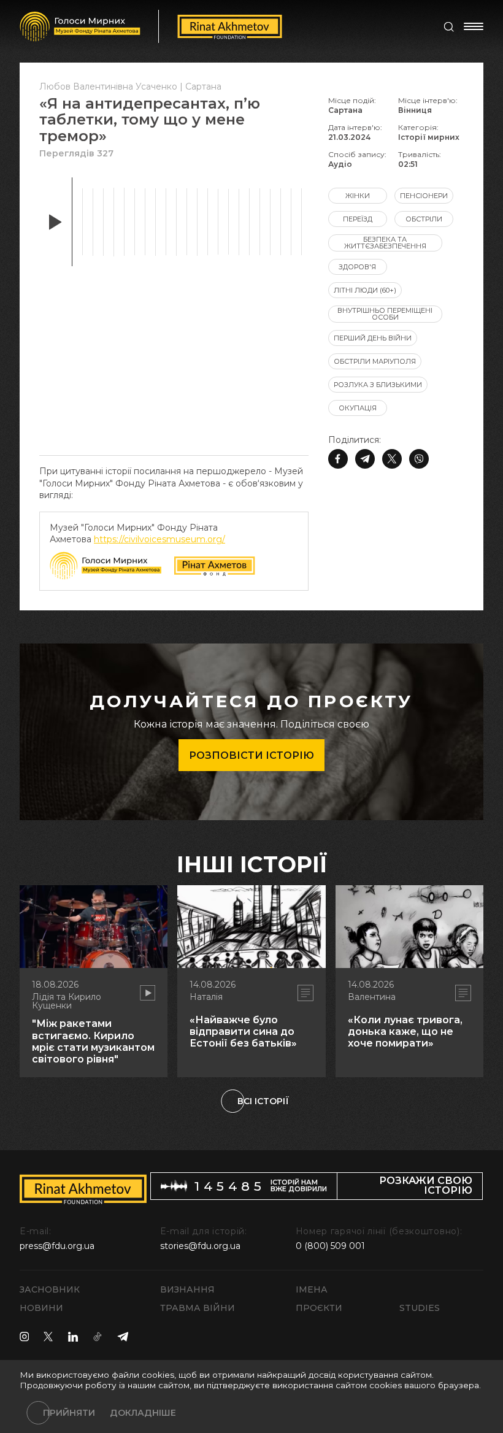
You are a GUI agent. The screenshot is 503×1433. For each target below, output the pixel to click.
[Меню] (473, 26)
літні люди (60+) (365, 290)
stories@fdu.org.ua (200, 1245)
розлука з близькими (378, 384)
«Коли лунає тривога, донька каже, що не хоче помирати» (405, 1031)
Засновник (50, 1289)
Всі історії (263, 1101)
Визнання (187, 1289)
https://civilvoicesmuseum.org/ (159, 539)
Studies (419, 1307)
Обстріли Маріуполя (375, 361)
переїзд (357, 219)
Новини (41, 1307)
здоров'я (357, 267)
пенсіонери (424, 195)
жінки (357, 195)
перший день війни (373, 338)
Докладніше (143, 1412)
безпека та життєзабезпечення (385, 242)
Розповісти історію (251, 755)
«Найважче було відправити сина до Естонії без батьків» (243, 1031)
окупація (358, 408)
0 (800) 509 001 (330, 1245)
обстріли (423, 219)
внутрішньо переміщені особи (384, 313)
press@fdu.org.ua (57, 1245)
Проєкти (319, 1307)
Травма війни (197, 1307)
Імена (312, 1289)
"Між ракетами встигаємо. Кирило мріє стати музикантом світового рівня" (93, 1041)
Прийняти (69, 1412)
